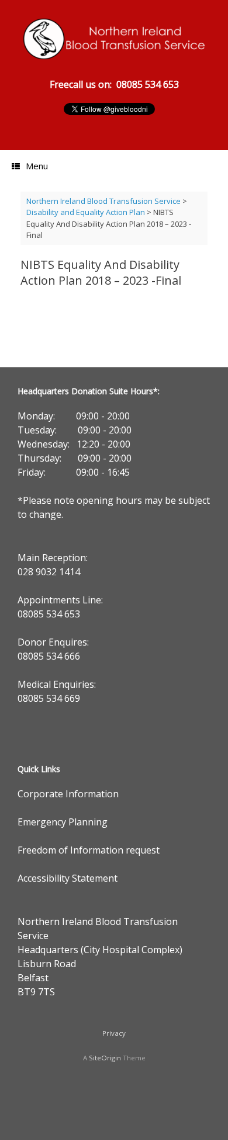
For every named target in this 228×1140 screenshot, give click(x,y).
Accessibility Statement (68, 878)
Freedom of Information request (89, 850)
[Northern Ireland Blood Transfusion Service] (114, 39)
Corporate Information (68, 793)
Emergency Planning (63, 821)
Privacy (114, 1033)
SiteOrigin (105, 1057)
